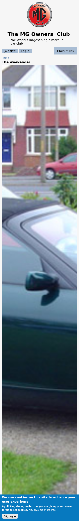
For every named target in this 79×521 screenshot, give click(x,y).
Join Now (9, 50)
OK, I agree (10, 516)
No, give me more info (42, 509)
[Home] (39, 27)
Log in (25, 50)
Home (5, 58)
